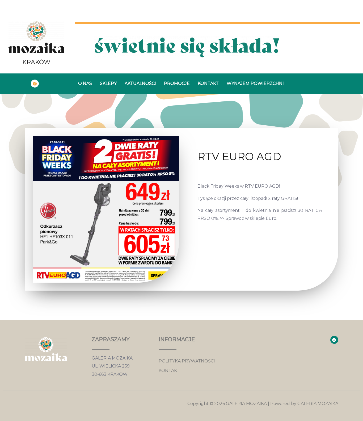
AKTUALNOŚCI (140, 83)
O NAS (85, 83)
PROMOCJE (177, 83)
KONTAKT (208, 83)
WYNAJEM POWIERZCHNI (255, 83)
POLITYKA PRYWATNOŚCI (187, 361)
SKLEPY (108, 83)
